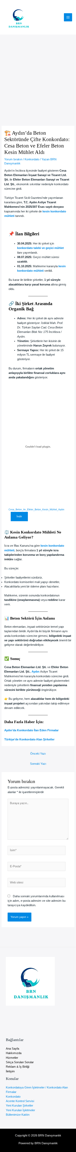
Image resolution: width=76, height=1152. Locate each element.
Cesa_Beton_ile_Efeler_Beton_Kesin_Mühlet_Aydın (36, 509)
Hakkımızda (13, 1053)
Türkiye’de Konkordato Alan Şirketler (29, 739)
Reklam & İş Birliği (17, 1066)
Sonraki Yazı (38, 763)
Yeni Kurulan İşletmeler (20, 1110)
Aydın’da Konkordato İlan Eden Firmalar (31, 730)
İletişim (10, 1071)
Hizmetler (12, 1057)
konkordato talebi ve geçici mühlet (40, 248)
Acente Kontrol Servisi (20, 1101)
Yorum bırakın (13, 159)
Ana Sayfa (12, 1048)
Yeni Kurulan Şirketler (19, 1105)
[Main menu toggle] (68, 17)
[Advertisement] (38, 74)
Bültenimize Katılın (17, 1114)
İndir (19, 516)
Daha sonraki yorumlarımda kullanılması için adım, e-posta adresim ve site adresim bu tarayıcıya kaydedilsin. (36, 901)
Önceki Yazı (38, 753)
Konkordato (32, 159)
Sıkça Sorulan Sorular (20, 1062)
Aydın (36, 671)
